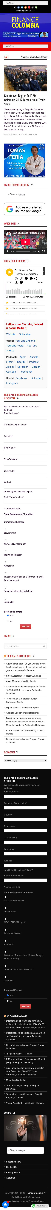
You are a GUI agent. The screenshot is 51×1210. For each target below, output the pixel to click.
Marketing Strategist (15, 1080)
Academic (9, 565)
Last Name (9, 470)
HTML (12, 615)
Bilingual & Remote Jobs (19, 656)
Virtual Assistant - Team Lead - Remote (25, 1102)
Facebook (21, 378)
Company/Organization (15, 424)
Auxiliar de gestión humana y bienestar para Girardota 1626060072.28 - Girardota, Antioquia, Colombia (25, 1071)
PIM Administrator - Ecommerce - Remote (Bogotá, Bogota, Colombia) (26, 1061)
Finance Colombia (34, 1192)
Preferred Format (13, 611)
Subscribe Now (13, 1161)
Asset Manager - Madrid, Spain (21, 681)
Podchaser (26, 371)
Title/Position (11, 459)
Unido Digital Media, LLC (25, 10)
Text (11, 621)
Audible (34, 357)
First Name (10, 447)
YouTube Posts (14, 345)
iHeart (9, 361)
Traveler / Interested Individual (18, 591)
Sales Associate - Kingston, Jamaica (23, 675)
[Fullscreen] (43, 251)
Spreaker (23, 366)
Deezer (36, 366)
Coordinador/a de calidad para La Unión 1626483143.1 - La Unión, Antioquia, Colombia (25, 690)
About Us (10, 1177)
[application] (25, 242)
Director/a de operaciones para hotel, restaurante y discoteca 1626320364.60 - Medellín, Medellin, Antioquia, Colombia (25, 721)
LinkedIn (36, 378)
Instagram (12, 383)
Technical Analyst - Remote (19, 1053)
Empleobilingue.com (17, 1015)
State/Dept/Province (14, 497)
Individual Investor (13, 554)
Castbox (11, 371)
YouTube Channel (25, 340)
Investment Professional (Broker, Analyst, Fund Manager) (24, 578)
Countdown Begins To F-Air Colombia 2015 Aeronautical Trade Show (24, 99)
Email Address (11, 413)
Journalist (8, 601)
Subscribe (24, 334)
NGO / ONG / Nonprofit (15, 543)
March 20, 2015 (18, 134)
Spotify (21, 361)
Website (10, 334)
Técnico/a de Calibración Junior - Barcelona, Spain (22, 700)
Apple (22, 357)
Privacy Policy (13, 1172)
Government (10, 532)
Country (8, 436)
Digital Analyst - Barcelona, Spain (22, 707)
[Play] (7, 251)
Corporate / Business (14, 521)
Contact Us (11, 1166)
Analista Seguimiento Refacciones (22, 712)
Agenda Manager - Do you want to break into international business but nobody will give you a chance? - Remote (26, 667)
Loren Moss (32, 134)
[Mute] (39, 251)
